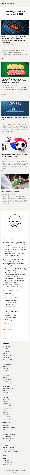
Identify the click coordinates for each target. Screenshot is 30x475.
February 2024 (7, 403)
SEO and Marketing (10, 315)
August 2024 (6, 390)
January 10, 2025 (5, 159)
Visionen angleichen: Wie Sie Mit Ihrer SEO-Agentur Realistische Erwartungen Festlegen (14, 39)
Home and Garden (10, 309)
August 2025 (6, 366)
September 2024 (8, 388)
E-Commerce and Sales (12, 298)
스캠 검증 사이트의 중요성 (10, 191)
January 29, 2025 (5, 44)
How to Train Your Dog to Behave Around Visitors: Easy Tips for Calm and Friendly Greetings (15, 274)
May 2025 (6, 373)
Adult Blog (8, 293)
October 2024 (7, 386)
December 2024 (8, 382)
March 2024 (6, 401)
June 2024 (6, 395)
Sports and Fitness (10, 317)
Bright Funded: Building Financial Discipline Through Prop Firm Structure (14, 286)
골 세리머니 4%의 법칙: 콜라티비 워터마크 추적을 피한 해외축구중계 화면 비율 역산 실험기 (15, 249)
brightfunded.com (8, 335)
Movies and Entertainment (12, 311)
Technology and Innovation (13, 320)
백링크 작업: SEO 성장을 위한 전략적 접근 (14, 119)
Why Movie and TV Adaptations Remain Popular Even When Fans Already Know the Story (14, 280)
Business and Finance (11, 296)
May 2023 (6, 412)
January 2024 (7, 406)
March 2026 (6, 353)
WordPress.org (7, 465)
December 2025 (7, 360)
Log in (4, 458)
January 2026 (7, 357)
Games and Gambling (11, 302)
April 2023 (6, 414)
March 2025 (6, 377)
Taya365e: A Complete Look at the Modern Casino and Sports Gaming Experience (15, 243)
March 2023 (6, 417)
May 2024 (6, 397)
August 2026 (6, 346)
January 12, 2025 (5, 122)
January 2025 (7, 379)
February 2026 (7, 355)
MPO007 (5, 332)
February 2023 (7, 419)
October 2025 (7, 364)
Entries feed (6, 460)
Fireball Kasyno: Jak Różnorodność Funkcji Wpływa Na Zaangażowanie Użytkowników (14, 265)
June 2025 (6, 371)
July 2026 (5, 349)
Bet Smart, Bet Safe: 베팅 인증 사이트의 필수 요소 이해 (14, 156)
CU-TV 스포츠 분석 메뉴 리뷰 (13, 290)
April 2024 (6, 399)
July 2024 (5, 393)
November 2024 (7, 384)
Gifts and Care (9, 304)
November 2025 (7, 362)
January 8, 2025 (5, 194)
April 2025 (6, 375)
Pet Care (7, 313)
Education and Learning (12, 300)
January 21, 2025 (5, 85)
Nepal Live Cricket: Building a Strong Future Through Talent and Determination (15, 255)
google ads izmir (7, 338)
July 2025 (5, 368)
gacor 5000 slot (7, 329)
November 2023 (7, 408)
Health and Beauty (10, 307)
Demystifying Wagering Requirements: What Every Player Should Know (13, 81)
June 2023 (6, 410)
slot (4, 326)
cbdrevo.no (6, 323)
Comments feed (7, 462)
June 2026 (6, 351)
